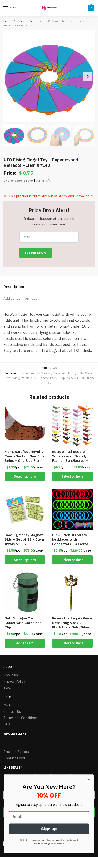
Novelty (31, 378)
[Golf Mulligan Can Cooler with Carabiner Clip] (25, 592)
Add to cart (25, 643)
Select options (25, 476)
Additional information (21, 298)
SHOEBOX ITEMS (82, 378)
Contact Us (12, 711)
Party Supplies (60, 378)
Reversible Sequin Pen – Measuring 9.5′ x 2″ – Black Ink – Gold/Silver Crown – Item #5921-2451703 (72, 623)
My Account (12, 705)
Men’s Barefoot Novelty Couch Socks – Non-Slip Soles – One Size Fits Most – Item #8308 (24, 456)
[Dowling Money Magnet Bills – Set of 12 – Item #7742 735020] (25, 509)
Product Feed (14, 758)
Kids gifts (18, 378)
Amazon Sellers (16, 751)
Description (13, 286)
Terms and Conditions (20, 718)
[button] (87, 76)
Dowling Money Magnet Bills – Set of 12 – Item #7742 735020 (24, 539)
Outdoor (43, 378)
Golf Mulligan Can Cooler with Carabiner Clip (23, 622)
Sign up (49, 829)
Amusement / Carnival (36, 373)
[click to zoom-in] (49, 76)
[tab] (49, 287)
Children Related (24, 21)
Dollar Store (85, 373)
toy (39, 21)
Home (7, 21)
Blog (7, 687)
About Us (10, 675)
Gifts (7, 378)
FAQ (6, 724)
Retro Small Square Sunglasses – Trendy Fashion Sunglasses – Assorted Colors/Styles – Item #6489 (71, 456)
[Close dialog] (89, 779)
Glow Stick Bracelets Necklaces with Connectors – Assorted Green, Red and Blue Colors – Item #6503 (71, 539)
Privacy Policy (14, 681)
